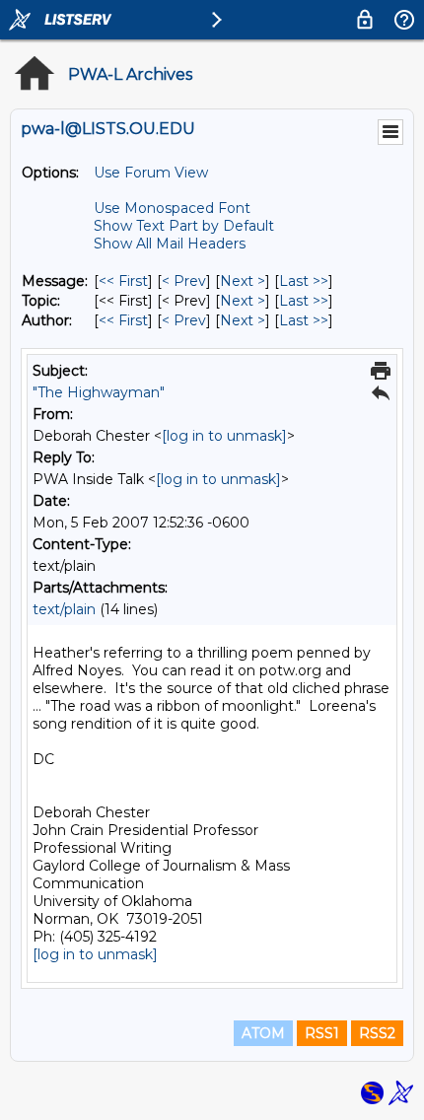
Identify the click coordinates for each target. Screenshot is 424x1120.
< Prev (184, 281)
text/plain (64, 609)
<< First (123, 281)
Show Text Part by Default (184, 226)
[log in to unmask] (224, 436)
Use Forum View (151, 172)
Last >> (303, 281)
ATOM (263, 1033)
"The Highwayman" (99, 392)
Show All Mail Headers (170, 243)
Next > (242, 281)
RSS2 (377, 1033)
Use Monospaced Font (172, 208)
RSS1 (322, 1033)
